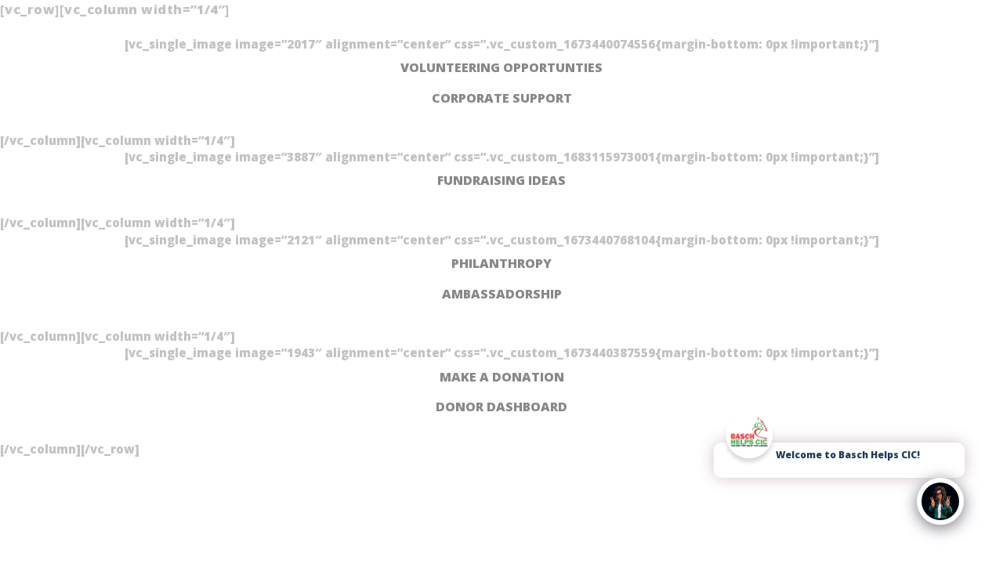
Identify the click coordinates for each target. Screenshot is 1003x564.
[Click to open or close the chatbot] (940, 501)
